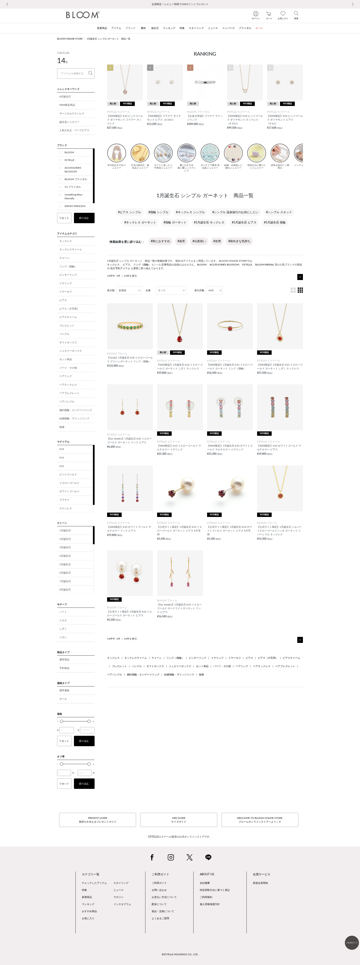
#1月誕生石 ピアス (244, 222)
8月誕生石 (65, 96)
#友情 (217, 241)
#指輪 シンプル (159, 212)
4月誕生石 (65, 556)
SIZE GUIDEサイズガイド (178, 820)
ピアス (63, 300)
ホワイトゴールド (69, 491)
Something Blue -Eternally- (74, 196)
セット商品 (65, 359)
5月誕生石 (65, 564)
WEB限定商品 (67, 105)
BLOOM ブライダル (76, 179)
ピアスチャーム (68, 317)
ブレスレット (66, 325)
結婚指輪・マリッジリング (74, 418)
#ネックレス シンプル (190, 212)
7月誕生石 (65, 581)
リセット (64, 218)
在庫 (148, 290)
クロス (63, 620)
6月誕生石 (65, 573)
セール (63, 699)
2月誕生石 (65, 539)
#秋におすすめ (160, 241)
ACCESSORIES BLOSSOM (73, 170)
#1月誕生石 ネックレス (209, 222)
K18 (61, 449)
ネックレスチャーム (70, 249)
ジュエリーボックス (70, 351)
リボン (63, 637)
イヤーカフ (65, 291)
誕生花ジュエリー (69, 122)
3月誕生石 (65, 547)
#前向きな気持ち (239, 241)
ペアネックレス (68, 385)
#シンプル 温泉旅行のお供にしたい (235, 212)
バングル (64, 334)
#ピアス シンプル (129, 212)
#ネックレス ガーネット (140, 222)
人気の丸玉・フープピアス (74, 130)
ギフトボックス (68, 342)
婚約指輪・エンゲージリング (75, 410)
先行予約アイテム (120, 268)
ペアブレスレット (69, 393)
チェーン (64, 258)
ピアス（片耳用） (69, 309)
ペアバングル (66, 401)
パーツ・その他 (68, 368)
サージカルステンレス (71, 113)
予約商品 (64, 668)
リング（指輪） (68, 266)
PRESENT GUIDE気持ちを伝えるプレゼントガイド (97, 820)
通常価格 (64, 690)
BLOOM (69, 152)
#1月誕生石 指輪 (275, 222)
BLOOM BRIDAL (264, 264)
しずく (63, 629)
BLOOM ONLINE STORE (69, 39)
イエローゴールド (69, 483)
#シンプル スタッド (279, 212)
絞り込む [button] (84, 218)
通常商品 (64, 659)
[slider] (61, 721)
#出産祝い (199, 241)
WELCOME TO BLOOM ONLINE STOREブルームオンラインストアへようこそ (259, 820)
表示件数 (199, 290)
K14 (61, 457)
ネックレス (65, 241)
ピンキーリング (68, 275)
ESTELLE (69, 160)
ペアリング (65, 376)
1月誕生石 (65, 530)
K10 (61, 466)
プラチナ (64, 500)
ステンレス (65, 508)
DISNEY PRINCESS (75, 206)
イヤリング (65, 283)
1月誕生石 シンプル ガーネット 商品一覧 (108, 39)
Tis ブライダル (73, 187)
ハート (63, 612)
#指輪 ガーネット (175, 222)
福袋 (61, 427)
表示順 (111, 290)
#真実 (181, 241)
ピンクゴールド (68, 474)
